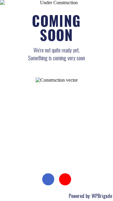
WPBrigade (102, 195)
